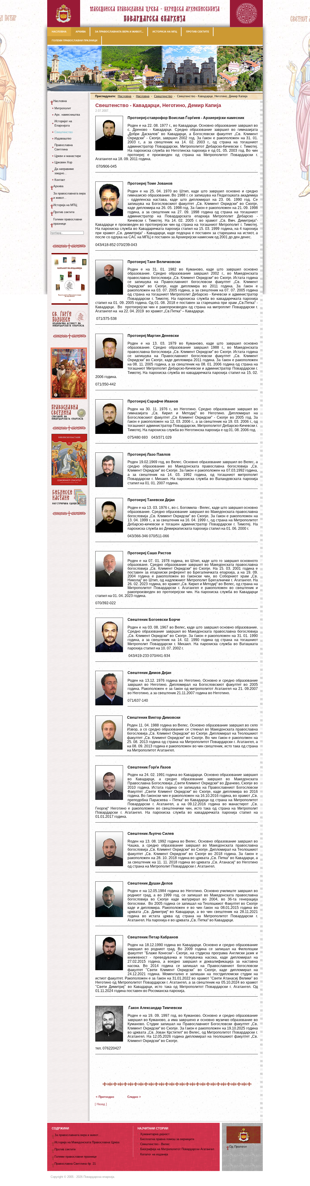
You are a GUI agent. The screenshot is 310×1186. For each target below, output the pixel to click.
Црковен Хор (63, 162)
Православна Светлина (63, 147)
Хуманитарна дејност (155, 1134)
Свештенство (163, 96)
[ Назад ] (101, 1104)
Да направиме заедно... (64, 171)
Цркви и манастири (67, 156)
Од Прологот (238, 1146)
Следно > (134, 1097)
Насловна (124, 96)
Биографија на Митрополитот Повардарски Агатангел (177, 1149)
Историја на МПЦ (65, 205)
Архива (58, 186)
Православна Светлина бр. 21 (75, 1163)
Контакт (59, 180)
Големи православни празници (67, 222)
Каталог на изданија (154, 1154)
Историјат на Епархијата (63, 123)
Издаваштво (62, 138)
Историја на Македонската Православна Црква (86, 1142)
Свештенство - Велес (155, 1144)
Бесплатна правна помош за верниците (167, 1139)
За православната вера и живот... (69, 196)
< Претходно (105, 1097)
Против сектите (63, 212)
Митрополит (62, 108)
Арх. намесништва (67, 114)
